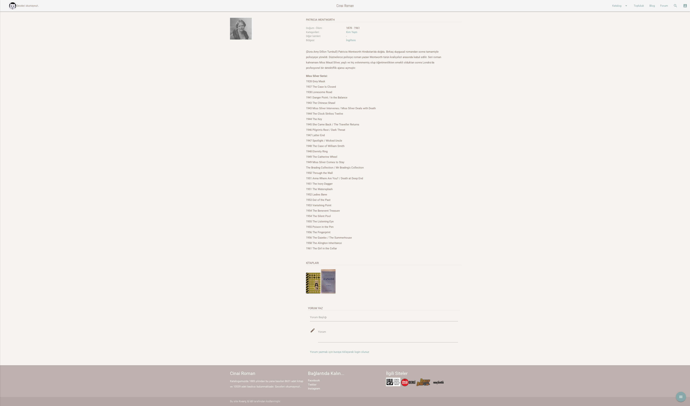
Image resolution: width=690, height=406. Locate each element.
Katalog (620, 6)
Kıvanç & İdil (246, 401)
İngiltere (351, 40)
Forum (664, 5)
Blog (652, 5)
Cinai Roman (345, 5)
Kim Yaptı (351, 32)
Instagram (314, 388)
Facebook (314, 380)
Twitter (312, 384)
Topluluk (639, 5)
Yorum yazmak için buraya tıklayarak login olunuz (339, 352)
